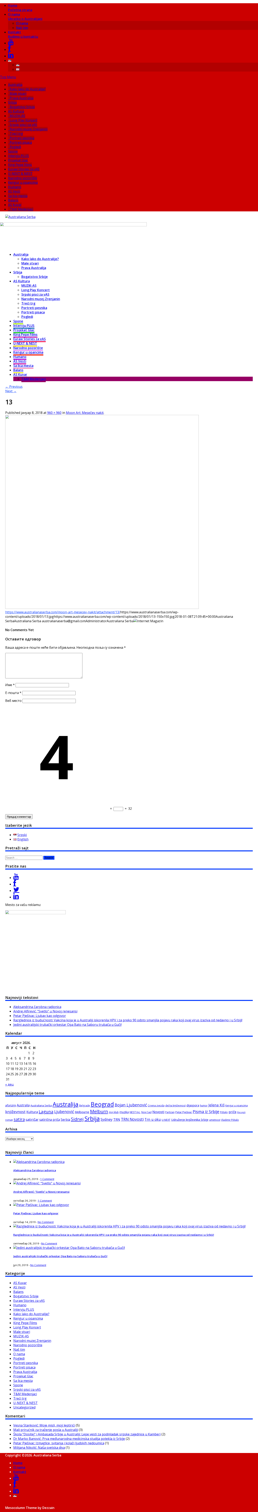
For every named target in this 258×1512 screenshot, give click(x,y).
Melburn (99, 1111)
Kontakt (23, 34)
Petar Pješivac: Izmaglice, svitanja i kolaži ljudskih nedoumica (58, 1443)
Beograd (102, 1104)
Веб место (13, 700)
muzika (124, 1112)
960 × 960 (54, 412)
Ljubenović (64, 1111)
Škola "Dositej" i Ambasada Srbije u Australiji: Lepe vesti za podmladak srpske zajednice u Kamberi (87, 1434)
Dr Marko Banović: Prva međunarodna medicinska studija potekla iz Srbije (69, 1438)
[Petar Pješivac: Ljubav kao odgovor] (41, 1205)
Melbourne (82, 1112)
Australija (15, 84)
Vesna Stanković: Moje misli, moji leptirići (44, 1425)
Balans (13, 200)
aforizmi (10, 1105)
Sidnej (77, 1119)
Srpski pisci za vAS (23, 124)
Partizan (170, 1112)
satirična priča (49, 1119)
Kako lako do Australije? (28, 89)
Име (10, 685)
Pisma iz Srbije (206, 1111)
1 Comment (47, 1179)
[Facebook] (9, 49)
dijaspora (192, 1105)
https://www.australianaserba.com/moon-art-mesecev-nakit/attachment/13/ (62, 612)
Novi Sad (146, 1112)
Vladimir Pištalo (230, 1120)
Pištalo (224, 1112)
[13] (102, 607)
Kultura (32, 1112)
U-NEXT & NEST (20, 173)
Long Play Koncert (23, 120)
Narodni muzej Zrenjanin (29, 129)
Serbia (65, 1119)
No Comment (46, 1222)
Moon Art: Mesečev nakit (85, 412)
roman (9, 1120)
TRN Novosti (132, 1119)
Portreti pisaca (21, 142)
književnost (15, 1111)
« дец (9, 1084)
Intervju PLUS (18, 156)
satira (19, 1119)
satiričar (32, 1119)
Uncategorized (24, 1407)
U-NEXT (166, 1120)
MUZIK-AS (17, 116)
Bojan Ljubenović (131, 1105)
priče (232, 1112)
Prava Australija (21, 98)
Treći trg (16, 133)
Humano (14, 187)
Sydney (106, 1119)
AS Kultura (16, 111)
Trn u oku (153, 1119)
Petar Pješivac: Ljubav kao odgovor (39, 1015)
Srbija (12, 102)
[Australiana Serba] (20, 217)
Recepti (241, 1112)
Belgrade (84, 1105)
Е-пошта (13, 693)
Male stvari (18, 93)
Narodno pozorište (22, 178)
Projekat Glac (18, 160)
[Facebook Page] (14, 884)
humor (204, 1105)
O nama (25, 16)
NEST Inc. (135, 1112)
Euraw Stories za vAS (24, 169)
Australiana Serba (41, 1105)
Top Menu (8, 77)
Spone (13, 151)
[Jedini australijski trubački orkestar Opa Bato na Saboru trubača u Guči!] (69, 1247)
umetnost (214, 1120)
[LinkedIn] (11, 56)
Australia (23, 1105)
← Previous (14, 386)
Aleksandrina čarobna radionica (37, 1007)
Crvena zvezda (156, 1105)
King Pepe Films (20, 164)
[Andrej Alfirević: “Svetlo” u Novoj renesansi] (47, 1183)
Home (20, 7)
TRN (116, 1119)
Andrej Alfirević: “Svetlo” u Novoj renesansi (45, 1011)
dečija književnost (175, 1105)
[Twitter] (16, 890)
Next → (11, 391)
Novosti (158, 1111)
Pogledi (15, 147)
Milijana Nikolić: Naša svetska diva (39, 1447)
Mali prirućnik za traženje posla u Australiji (45, 1430)
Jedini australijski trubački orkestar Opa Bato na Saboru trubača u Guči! (67, 1024)
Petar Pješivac (183, 1112)
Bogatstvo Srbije (22, 107)
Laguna (46, 1111)
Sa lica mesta (17, 196)
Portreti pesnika (22, 138)
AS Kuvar (15, 204)
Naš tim (22, 27)
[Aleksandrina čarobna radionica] (38, 1162)
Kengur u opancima (23, 182)
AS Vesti (14, 191)
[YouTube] (11, 43)
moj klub (114, 1112)
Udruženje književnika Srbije (189, 1120)
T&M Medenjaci (21, 209)
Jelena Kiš (216, 1105)
